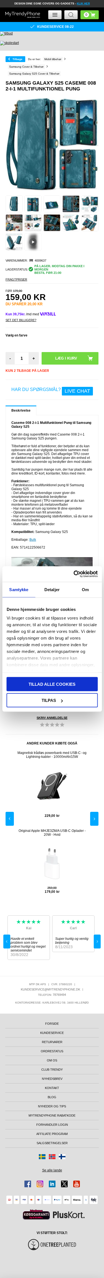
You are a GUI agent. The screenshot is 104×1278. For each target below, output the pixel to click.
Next (94, 819)
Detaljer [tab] (52, 589)
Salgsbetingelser (52, 1143)
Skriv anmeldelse (52, 717)
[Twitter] (64, 1184)
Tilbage (17, 59)
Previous (10, 819)
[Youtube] (76, 1184)
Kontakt (52, 1088)
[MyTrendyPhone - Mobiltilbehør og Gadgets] (22, 15)
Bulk (32, 540)
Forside (52, 1023)
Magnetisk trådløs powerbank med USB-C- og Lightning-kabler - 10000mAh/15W (52, 755)
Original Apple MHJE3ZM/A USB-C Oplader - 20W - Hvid (52, 833)
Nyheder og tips (52, 1106)
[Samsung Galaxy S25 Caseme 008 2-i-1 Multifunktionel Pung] (14, 204)
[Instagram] (40, 1184)
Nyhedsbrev (52, 1078)
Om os (52, 1060)
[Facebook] (27, 1184)
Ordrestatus (52, 1051)
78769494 (59, 994)
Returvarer (52, 1042)
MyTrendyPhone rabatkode (52, 1115)
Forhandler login (52, 1124)
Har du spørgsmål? (50, 390)
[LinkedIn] (52, 1184)
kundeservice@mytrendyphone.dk (50, 989)
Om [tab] (85, 589)
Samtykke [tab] (18, 589)
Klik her (83, 3)
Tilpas (49, 700)
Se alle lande (52, 1170)
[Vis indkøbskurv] (89, 14)
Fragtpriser (16, 279)
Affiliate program (52, 1134)
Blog (52, 1097)
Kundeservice (52, 1032)
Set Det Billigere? (21, 320)
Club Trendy (52, 1069)
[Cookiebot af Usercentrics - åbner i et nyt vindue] (74, 574)
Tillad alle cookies (52, 684)
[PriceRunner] (36, 1215)
